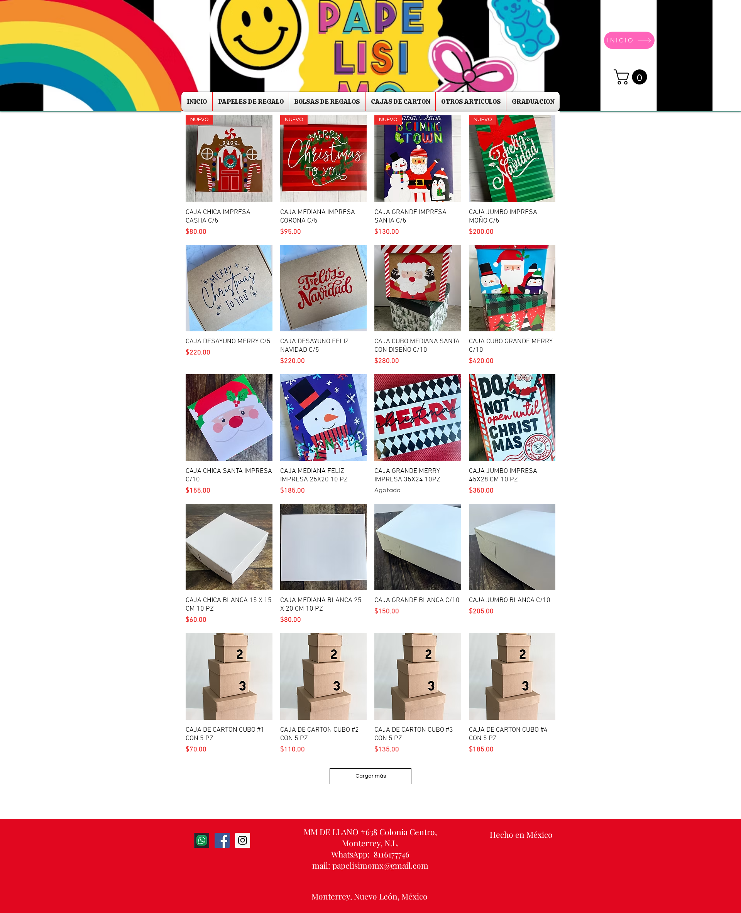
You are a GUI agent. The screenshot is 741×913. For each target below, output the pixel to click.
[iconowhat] (201, 840)
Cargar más (370, 776)
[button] (632, 76)
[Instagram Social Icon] (242, 840)
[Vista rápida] (229, 288)
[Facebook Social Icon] (222, 840)
